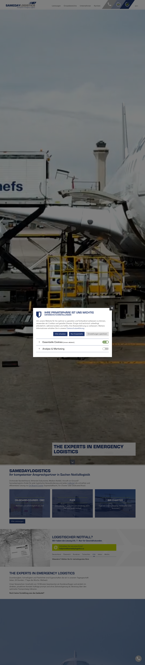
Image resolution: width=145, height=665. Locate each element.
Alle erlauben (60, 334)
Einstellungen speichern (97, 334)
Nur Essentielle (77, 334)
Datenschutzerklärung (75, 328)
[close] (111, 307)
